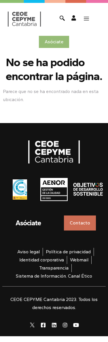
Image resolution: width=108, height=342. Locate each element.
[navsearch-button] (62, 19)
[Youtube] (76, 325)
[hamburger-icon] (86, 19)
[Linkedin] (54, 325)
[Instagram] (65, 325)
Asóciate (28, 223)
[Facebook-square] (43, 325)
